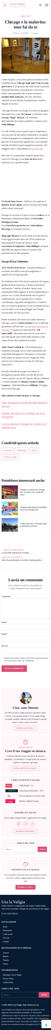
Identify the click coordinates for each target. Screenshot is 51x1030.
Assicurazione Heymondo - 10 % (31, 791)
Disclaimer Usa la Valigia (12, 975)
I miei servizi (8, 934)
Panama (6, 960)
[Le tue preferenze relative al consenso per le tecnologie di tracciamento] (46, 1025)
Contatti (6, 942)
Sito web (4, 646)
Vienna (5, 964)
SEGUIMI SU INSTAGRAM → (25, 831)
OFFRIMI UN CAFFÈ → (26, 887)
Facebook (8, 450)
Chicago (25, 16)
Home (5, 927)
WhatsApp (21, 450)
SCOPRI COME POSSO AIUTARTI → (25, 768)
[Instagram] (25, 824)
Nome (4, 622)
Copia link (10, 457)
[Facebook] (18, 824)
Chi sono (6, 938)
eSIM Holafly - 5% (26, 786)
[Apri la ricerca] (40, 5)
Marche (5, 956)
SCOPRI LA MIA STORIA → (25, 728)
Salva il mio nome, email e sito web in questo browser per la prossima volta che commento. (26, 659)
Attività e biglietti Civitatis (29, 801)
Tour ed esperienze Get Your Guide (32, 796)
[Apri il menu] (47, 5)
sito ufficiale (37, 148)
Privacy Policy (8, 979)
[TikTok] (32, 824)
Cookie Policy (8, 982)
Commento (6, 596)
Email (34, 450)
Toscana (6, 953)
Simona (17, 33)
